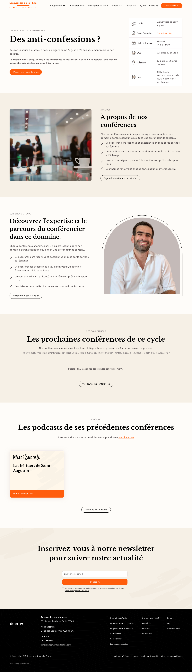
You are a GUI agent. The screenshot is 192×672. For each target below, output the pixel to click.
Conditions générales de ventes (77, 591)
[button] (58, 5)
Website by (19, 663)
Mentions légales (174, 656)
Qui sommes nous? (150, 618)
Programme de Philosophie (122, 623)
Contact (170, 618)
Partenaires (147, 633)
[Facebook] (11, 624)
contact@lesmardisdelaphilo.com (56, 645)
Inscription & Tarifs (98, 5)
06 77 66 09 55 (150, 5)
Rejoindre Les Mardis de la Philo (120, 178)
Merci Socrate (126, 437)
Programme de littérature (121, 628)
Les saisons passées (119, 644)
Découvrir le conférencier (26, 295)
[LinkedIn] (21, 624)
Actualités (130, 5)
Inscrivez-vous (171, 5)
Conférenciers (77, 5)
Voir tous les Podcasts (96, 509)
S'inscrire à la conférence (26, 72)
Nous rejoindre (173, 628)
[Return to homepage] (23, 5)
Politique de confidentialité (153, 656)
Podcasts (117, 5)
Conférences (115, 633)
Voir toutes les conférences (96, 383)
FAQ (168, 623)
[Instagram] (16, 624)
